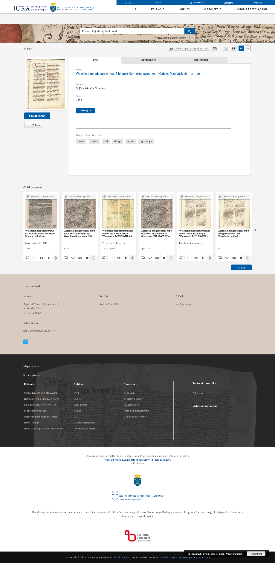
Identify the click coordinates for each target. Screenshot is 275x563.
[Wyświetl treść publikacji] (48, 257)
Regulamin (129, 392)
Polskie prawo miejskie (36, 410)
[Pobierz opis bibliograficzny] (41, 257)
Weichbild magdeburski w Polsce (40, 416)
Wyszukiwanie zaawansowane (170, 37)
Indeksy (184, 9)
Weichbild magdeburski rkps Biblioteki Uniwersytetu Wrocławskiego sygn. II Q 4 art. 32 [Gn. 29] (79, 233)
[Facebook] (25, 341)
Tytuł (77, 392)
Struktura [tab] (201, 60)
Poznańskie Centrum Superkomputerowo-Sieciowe (183, 557)
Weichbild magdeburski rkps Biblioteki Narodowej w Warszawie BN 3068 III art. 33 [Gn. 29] (117, 233)
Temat (77, 410)
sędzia (94, 141)
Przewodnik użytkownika (136, 410)
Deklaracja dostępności (135, 416)
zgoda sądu (146, 141)
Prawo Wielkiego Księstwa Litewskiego (43, 428)
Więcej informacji (234, 553)
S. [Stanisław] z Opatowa (91, 88)
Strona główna (31, 375)
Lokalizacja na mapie (84, 428)
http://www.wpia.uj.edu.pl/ (37, 330)
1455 (79, 100)
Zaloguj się (198, 393)
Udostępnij (228, 2)
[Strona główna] (134, 9)
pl (241, 48)
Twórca (78, 398)
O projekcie (212, 9)
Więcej (241, 267)
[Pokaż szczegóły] (54, 257)
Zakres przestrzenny (84, 422)
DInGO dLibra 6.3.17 (121, 557)
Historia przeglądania (252, 9)
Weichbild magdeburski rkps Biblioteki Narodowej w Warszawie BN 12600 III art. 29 (195, 233)
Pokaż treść (37, 116)
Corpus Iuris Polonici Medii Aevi (40, 392)
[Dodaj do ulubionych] (225, 48)
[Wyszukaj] (189, 31)
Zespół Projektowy (133, 398)
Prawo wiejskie (31, 422)
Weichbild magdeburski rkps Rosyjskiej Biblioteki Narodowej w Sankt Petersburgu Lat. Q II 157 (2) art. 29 (233, 233)
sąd (106, 141)
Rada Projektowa (132, 404)
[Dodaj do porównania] (214, 48)
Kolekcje (157, 9)
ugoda (130, 141)
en (130, 3)
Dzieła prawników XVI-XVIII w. (40, 404)
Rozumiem (256, 553)
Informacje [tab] (148, 60)
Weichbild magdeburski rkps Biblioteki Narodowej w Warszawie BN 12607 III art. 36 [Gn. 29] (156, 233)
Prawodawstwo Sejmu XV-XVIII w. (42, 398)
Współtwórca (80, 404)
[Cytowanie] (233, 48)
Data (76, 416)
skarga (117, 141)
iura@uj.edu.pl (184, 304)
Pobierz (36, 125)
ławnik (81, 141)
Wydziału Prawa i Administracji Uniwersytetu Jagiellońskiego (137, 459)
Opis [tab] (95, 60)
